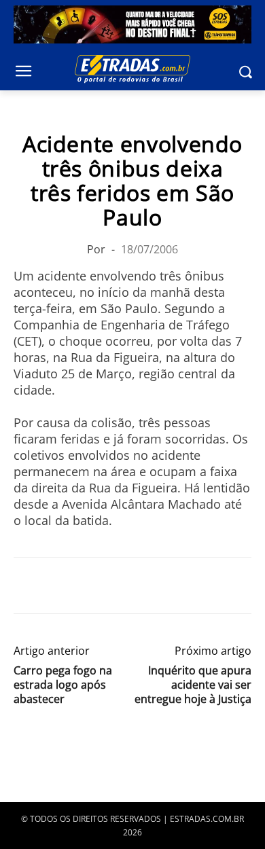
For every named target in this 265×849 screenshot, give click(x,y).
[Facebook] (27, 585)
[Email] (121, 585)
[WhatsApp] (89, 585)
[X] (58, 585)
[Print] (152, 585)
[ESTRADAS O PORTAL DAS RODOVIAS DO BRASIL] (132, 68)
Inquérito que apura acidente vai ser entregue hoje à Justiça (193, 685)
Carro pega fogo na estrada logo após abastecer (63, 685)
